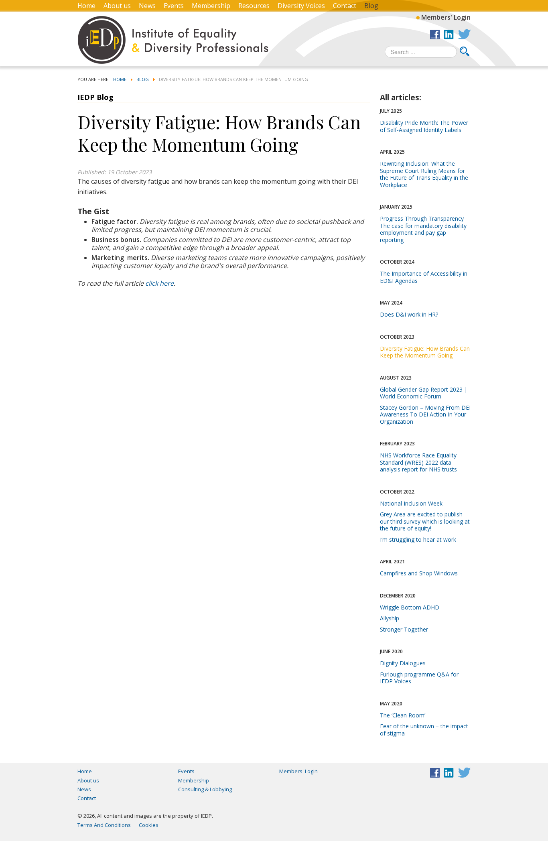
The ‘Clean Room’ (402, 715)
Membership (211, 5)
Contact (344, 5)
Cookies (148, 825)
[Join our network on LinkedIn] (449, 34)
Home (86, 5)
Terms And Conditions (104, 825)
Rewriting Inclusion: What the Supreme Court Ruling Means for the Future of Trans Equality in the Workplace (424, 174)
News (147, 5)
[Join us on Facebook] (435, 34)
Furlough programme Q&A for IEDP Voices (419, 677)
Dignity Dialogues (403, 663)
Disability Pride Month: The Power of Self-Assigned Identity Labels (424, 126)
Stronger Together (404, 629)
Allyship (389, 618)
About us (117, 5)
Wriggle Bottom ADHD (409, 607)
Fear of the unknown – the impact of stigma (424, 729)
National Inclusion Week (411, 503)
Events (174, 5)
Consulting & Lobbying (205, 789)
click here (159, 283)
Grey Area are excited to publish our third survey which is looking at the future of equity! (425, 521)
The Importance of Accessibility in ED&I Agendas (423, 277)
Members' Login (446, 17)
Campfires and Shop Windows (419, 573)
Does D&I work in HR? (409, 314)
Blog (371, 5)
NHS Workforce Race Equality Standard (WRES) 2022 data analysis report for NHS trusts (418, 462)
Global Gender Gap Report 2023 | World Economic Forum (423, 393)
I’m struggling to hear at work (418, 539)
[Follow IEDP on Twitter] (464, 34)
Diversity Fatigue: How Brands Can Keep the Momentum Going (425, 352)
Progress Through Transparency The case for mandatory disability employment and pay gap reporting (423, 229)
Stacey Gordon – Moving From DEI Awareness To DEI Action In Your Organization (425, 414)
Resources (254, 5)
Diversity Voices (301, 5)
